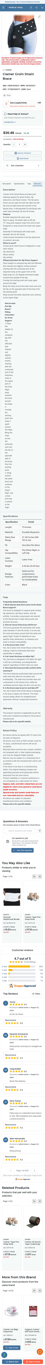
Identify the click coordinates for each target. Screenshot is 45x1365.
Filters (37, 994)
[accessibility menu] (4, 1355)
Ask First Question (24, 850)
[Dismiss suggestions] (39, 1332)
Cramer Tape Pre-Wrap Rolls (33, 918)
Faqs (29, 184)
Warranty (37, 184)
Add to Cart (13, 1348)
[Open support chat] (40, 1352)
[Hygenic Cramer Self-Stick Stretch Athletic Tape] (33, 1311)
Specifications (19, 184)
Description (6, 184)
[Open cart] (42, 7)
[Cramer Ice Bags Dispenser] (11, 1311)
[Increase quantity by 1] (24, 144)
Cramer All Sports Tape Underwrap (33, 1243)
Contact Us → (10, 122)
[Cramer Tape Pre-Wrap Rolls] (33, 897)
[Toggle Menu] (3, 8)
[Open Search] (37, 8)
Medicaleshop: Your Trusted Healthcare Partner (22, 2)
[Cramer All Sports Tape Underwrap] (33, 1222)
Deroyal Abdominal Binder (11, 918)
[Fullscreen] (39, 17)
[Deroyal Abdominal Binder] (11, 897)
